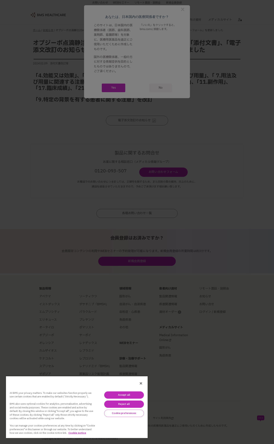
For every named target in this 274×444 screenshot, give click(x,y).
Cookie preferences (124, 413)
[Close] (141, 383)
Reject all (124, 404)
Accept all (124, 395)
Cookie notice (77, 433)
